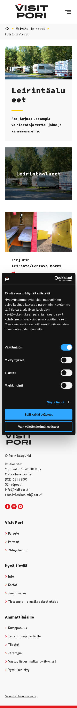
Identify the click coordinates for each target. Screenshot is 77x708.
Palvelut (13, 542)
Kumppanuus (17, 628)
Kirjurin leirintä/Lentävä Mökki (36, 263)
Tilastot (13, 645)
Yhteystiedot (17, 550)
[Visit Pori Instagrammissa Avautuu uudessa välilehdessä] (14, 507)
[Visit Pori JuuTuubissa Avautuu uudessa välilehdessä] (20, 507)
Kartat (12, 585)
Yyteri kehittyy (18, 670)
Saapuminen (16, 593)
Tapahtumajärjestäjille (24, 636)
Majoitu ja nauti (30, 28)
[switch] (66, 360)
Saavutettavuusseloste (20, 696)
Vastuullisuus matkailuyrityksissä (31, 661)
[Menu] (68, 12)
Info (10, 576)
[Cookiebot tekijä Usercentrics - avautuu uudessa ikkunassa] (54, 279)
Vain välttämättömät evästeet (38, 426)
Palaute (13, 533)
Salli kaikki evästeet (39, 414)
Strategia (14, 653)
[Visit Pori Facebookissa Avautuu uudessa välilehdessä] (7, 507)
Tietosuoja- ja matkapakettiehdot (32, 602)
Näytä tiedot (55, 402)
